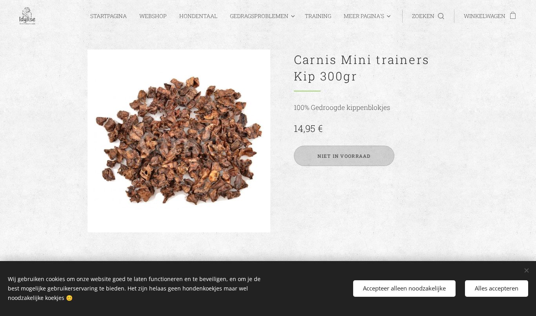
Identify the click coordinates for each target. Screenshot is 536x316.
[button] (428, 16)
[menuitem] (110, 16)
